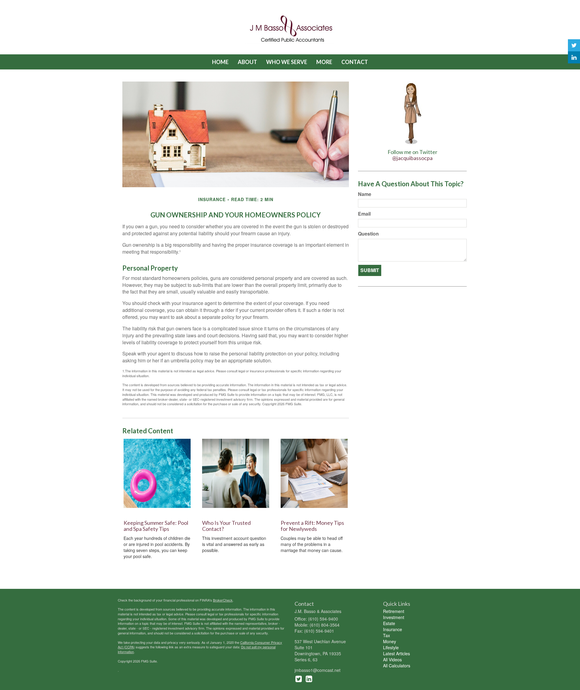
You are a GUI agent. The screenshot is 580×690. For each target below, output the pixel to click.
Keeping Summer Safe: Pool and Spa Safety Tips (156, 525)
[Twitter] (574, 45)
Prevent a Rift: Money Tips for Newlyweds (312, 525)
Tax (386, 635)
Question (368, 233)
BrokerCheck (223, 600)
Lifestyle (391, 647)
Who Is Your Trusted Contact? (226, 525)
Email (364, 213)
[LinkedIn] (574, 57)
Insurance (392, 629)
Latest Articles (396, 653)
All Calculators (396, 666)
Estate (389, 623)
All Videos (392, 659)
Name (364, 194)
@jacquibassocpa (412, 158)
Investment (393, 617)
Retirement (393, 611)
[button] (247, 61)
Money (389, 641)
